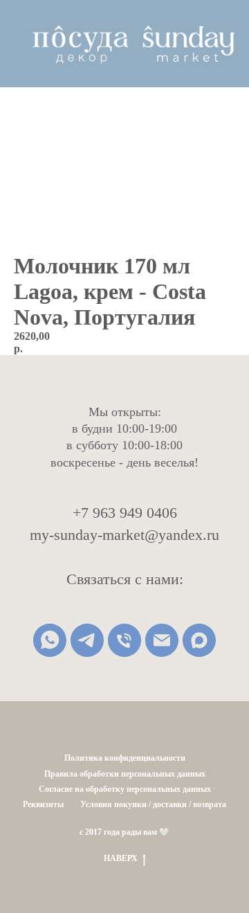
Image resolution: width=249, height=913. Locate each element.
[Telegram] (87, 640)
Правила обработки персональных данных (124, 774)
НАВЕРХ (121, 858)
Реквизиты (43, 804)
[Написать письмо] (161, 640)
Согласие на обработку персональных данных (125, 789)
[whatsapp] (49, 640)
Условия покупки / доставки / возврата (153, 804)
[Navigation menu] (21, 43)
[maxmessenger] (199, 640)
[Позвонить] (124, 640)
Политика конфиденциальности (124, 758)
